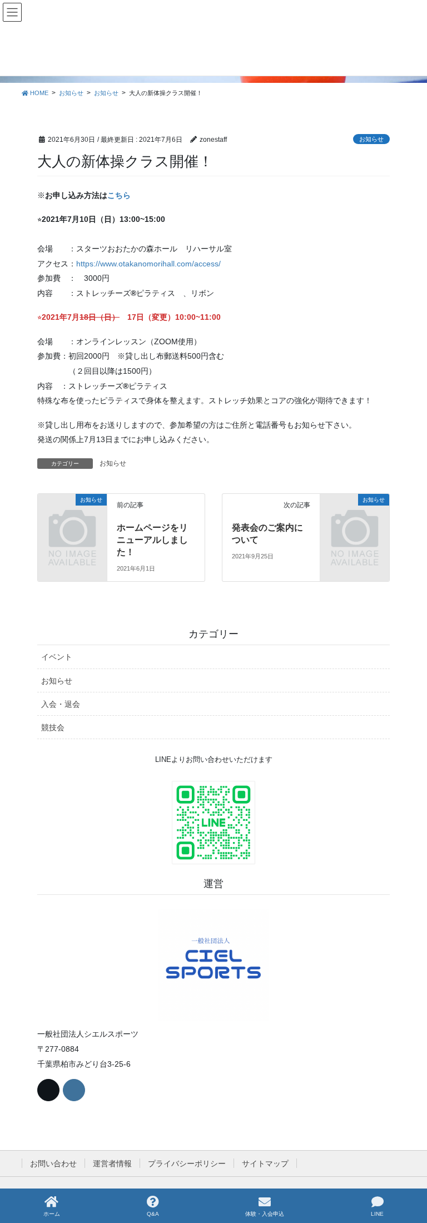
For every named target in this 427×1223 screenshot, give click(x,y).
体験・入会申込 (264, 1214)
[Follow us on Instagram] (74, 1090)
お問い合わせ (53, 1163)
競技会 (52, 727)
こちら (119, 195)
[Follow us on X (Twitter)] (48, 1090)
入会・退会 (60, 704)
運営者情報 (112, 1163)
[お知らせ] (72, 514)
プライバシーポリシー (187, 1163)
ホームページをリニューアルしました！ (152, 540)
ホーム (51, 1214)
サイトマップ (265, 1163)
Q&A (153, 1214)
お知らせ (371, 139)
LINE (377, 1214)
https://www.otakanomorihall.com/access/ (148, 263)
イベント (56, 656)
